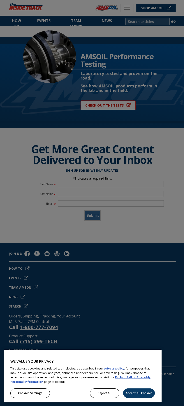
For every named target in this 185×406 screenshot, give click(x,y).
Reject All (104, 393)
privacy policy (114, 368)
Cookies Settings (30, 393)
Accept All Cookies (139, 393)
